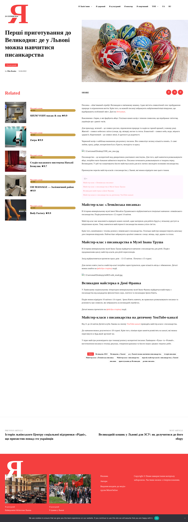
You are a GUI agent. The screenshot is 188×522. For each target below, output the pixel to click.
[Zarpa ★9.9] (15, 136)
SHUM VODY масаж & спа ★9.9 (48, 115)
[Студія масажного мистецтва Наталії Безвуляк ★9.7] (15, 161)
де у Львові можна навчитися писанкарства (144, 354)
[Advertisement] (132, 386)
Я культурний (11, 65)
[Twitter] (174, 92)
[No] (185, 518)
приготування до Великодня (129, 361)
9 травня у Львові (56, 510)
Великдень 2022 (102, 354)
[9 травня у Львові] (70, 488)
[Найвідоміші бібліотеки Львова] (26, 488)
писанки (113, 361)
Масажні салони (36, 108)
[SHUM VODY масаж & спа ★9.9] (15, 112)
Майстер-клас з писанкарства (128, 358)
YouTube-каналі (134, 324)
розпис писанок (148, 361)
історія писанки (170, 354)
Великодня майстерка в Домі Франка (98, 191)
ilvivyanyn (121, 112)
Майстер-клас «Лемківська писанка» (98, 182)
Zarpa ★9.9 (36, 140)
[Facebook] (168, 92)
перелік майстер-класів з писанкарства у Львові (160, 358)
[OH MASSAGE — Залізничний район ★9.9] (15, 185)
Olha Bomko (11, 71)
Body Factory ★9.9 (40, 213)
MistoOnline (112, 490)
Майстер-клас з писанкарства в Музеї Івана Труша (104, 187)
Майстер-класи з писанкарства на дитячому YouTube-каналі (108, 195)
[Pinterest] (180, 92)
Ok (157, 518)
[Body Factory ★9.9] (15, 210)
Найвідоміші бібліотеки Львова (18, 510)
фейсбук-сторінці (105, 268)
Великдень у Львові (117, 354)
